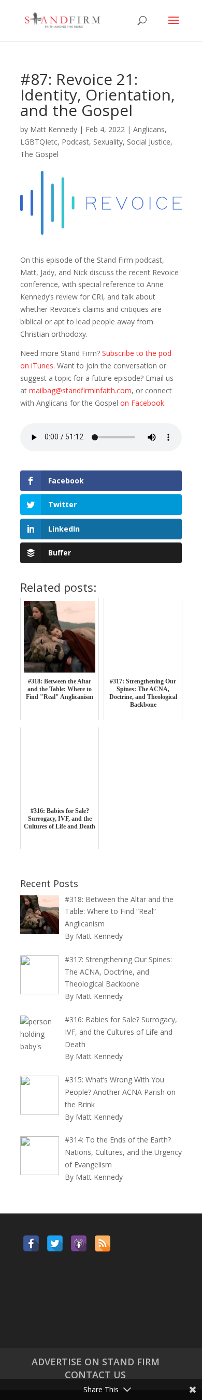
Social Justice (148, 142)
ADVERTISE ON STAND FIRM (96, 1361)
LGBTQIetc (38, 142)
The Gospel (39, 154)
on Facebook (142, 403)
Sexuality (108, 142)
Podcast (75, 142)
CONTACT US (95, 1374)
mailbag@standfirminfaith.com (80, 390)
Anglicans (149, 129)
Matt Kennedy (53, 129)
